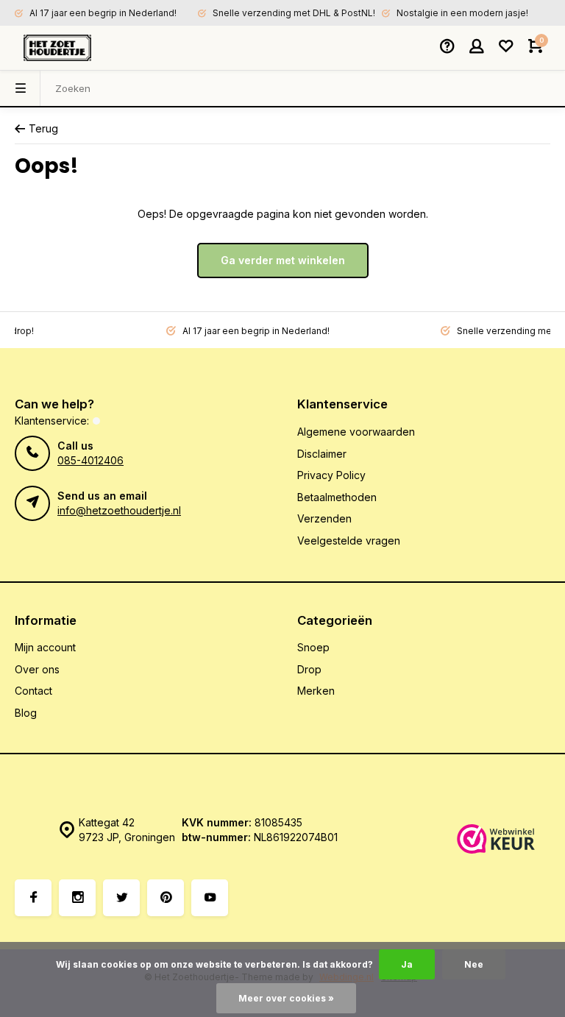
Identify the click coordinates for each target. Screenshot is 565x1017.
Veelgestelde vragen (348, 540)
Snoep (313, 647)
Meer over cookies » (286, 998)
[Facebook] (33, 897)
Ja (407, 964)
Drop (309, 669)
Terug (43, 128)
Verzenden (324, 518)
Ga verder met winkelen (283, 260)
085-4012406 (90, 460)
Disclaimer (322, 453)
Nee (473, 964)
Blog (26, 712)
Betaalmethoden (337, 497)
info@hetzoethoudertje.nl (119, 510)
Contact (33, 690)
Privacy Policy (331, 475)
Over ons (37, 669)
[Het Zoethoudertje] (57, 48)
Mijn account (45, 647)
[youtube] (209, 897)
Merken (316, 690)
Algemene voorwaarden (356, 431)
